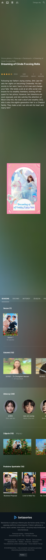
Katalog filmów (29, 533)
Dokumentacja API (15, 535)
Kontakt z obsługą (31, 535)
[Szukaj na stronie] (44, 2)
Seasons (5, 298)
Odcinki (16, 298)
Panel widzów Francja (35, 544)
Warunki (28, 540)
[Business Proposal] (10, 482)
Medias (21, 542)
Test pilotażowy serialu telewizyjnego (15, 544)
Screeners (28, 542)
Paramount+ (27, 58)
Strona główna (6, 58)
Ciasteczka (21, 540)
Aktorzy (26, 298)
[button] (10, 411)
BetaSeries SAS (13, 542)
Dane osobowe (37, 540)
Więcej (19, 433)
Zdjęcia (36, 298)
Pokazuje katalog (17, 533)
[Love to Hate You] (29, 482)
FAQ (23, 535)
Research (35, 542)
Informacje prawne (10, 540)
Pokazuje (17, 58)
